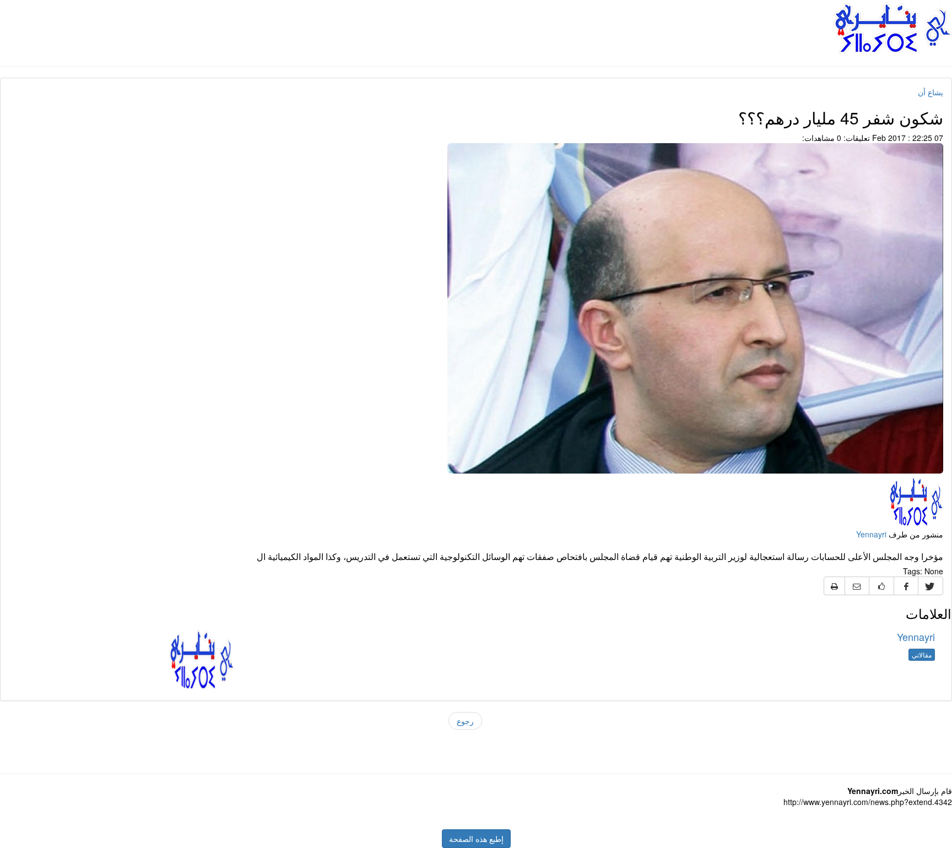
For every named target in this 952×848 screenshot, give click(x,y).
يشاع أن (930, 91)
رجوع (465, 720)
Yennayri (871, 534)
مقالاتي (922, 654)
